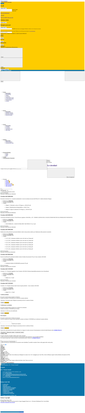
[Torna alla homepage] (42, 70)
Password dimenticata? (4, 13)
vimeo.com (2, 344)
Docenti (7, 181)
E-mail (13, 28)
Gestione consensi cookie (8, 392)
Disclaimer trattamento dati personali (7, 402)
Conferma (6, 69)
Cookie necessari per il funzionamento (8, 341)
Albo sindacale (8, 185)
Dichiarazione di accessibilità (8, 388)
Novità (48, 161)
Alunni (7, 180)
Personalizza (3, 332)
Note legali (5, 385)
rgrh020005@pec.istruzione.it (16, 375)
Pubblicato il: (5, 200)
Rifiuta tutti (10, 332)
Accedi (2, 3)
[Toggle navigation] (10, 76)
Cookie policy (6, 384)
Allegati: (4, 203)
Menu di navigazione (70, 177)
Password (14, 10)
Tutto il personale (9, 184)
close (2, 81)
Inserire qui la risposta (16, 323)
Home (48, 160)
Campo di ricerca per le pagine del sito (8, 168)
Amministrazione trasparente (8, 393)
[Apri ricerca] (75, 76)
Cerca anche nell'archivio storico (8, 191)
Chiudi (2, 38)
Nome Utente (15, 9)
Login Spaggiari (32, 31)
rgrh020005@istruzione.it (16, 374)
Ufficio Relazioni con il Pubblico (9, 387)
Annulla (2, 69)
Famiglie (7, 182)
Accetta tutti (19, 332)
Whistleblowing (6, 391)
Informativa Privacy (7, 386)
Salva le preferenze (10, 362)
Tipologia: (5, 202)
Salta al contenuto (3, 1)
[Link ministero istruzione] (6, 2)
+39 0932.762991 (8, 373)
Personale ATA (8, 183)
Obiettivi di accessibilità (7, 389)
